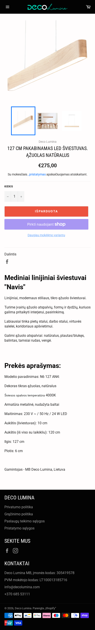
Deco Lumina (23, 608)
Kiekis (8, 186)
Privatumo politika (18, 507)
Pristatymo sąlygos (19, 528)
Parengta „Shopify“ (44, 608)
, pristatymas (37, 174)
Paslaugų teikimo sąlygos (24, 521)
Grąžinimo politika (18, 514)
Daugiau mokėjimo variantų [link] (46, 235)
